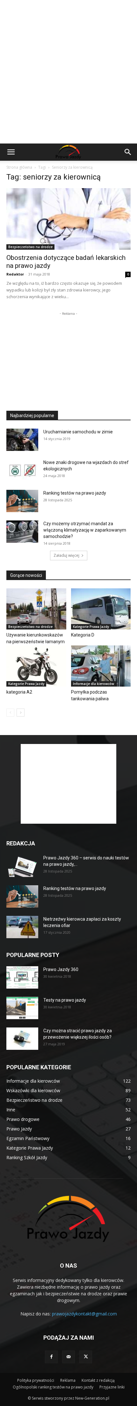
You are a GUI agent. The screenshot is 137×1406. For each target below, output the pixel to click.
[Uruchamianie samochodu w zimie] (22, 440)
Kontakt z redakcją (98, 1380)
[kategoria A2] (36, 666)
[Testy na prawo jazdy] (22, 1008)
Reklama (68, 1380)
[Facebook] (51, 1357)
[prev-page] (10, 713)
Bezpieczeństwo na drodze (30, 247)
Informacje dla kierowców (93, 683)
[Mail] (68, 1357)
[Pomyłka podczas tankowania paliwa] (101, 666)
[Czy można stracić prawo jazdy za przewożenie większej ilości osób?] (22, 1038)
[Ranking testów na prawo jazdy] (22, 501)
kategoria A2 (19, 692)
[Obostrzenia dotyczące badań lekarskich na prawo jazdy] (68, 219)
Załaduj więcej (66, 555)
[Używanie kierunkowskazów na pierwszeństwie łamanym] (36, 608)
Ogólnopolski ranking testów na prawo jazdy (53, 1387)
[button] (11, 152)
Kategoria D (82, 634)
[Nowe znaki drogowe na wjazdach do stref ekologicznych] (22, 470)
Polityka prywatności (35, 1380)
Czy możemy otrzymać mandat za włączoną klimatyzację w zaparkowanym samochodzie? (84, 530)
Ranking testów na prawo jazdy (74, 493)
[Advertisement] (68, 71)
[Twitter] (85, 1357)
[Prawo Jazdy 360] (22, 977)
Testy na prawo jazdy (64, 1000)
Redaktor (15, 274)
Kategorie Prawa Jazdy (91, 626)
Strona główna (19, 167)
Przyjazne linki (112, 1387)
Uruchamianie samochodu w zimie (78, 431)
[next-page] (21, 713)
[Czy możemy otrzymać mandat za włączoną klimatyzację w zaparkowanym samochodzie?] (22, 531)
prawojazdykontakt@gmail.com (84, 1314)
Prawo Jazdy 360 (60, 969)
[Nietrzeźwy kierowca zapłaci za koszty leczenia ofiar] (22, 927)
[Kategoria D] (101, 608)
